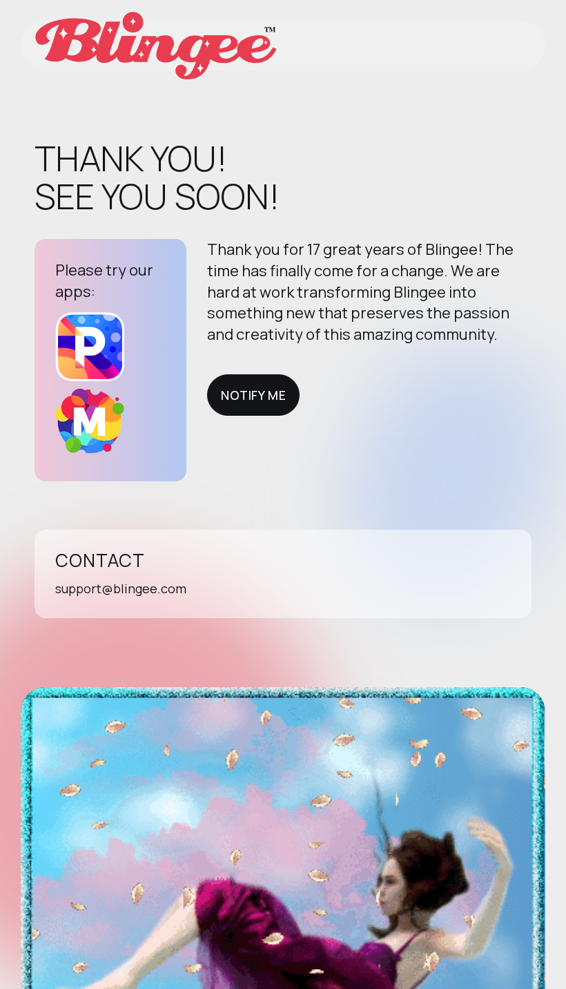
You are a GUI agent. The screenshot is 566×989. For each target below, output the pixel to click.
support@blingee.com (120, 588)
